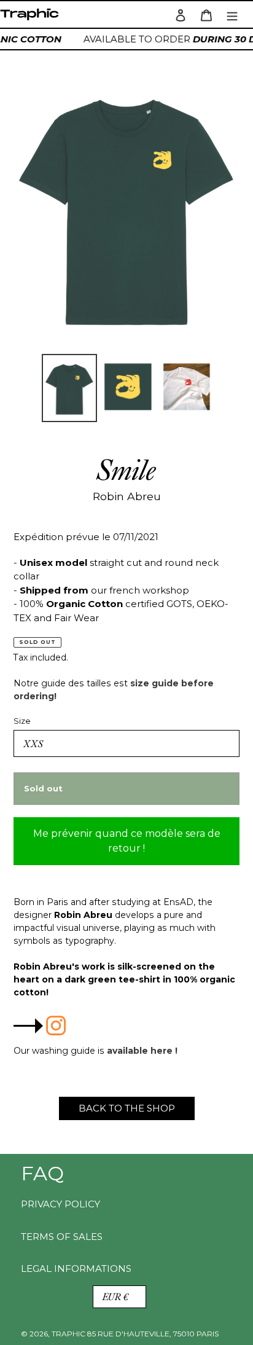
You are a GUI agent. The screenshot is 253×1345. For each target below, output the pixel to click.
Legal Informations (76, 1268)
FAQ (42, 1173)
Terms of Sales (62, 1236)
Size (22, 721)
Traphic (32, 17)
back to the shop (127, 1108)
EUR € (115, 1297)
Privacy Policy (60, 1204)
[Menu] (232, 14)
